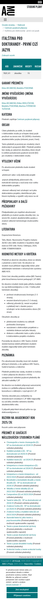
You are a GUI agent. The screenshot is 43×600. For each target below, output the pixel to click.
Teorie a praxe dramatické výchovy (21, 526)
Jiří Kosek (16, 561)
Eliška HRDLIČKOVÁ (25, 103)
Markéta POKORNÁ (25, 88)
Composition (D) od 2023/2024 (20, 494)
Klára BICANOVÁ (9, 88)
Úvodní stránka (8, 25)
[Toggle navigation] (5, 19)
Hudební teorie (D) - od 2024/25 (20, 459)
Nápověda (28, 563)
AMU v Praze (7, 563)
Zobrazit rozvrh (8, 55)
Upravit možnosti (12, 585)
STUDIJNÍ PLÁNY (34, 7)
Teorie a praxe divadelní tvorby (19, 543)
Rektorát (21, 25)
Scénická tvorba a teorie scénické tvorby (24, 549)
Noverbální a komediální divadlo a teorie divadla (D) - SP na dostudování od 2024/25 (23, 483)
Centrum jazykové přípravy (16, 28)
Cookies (37, 563)
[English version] (39, 2)
